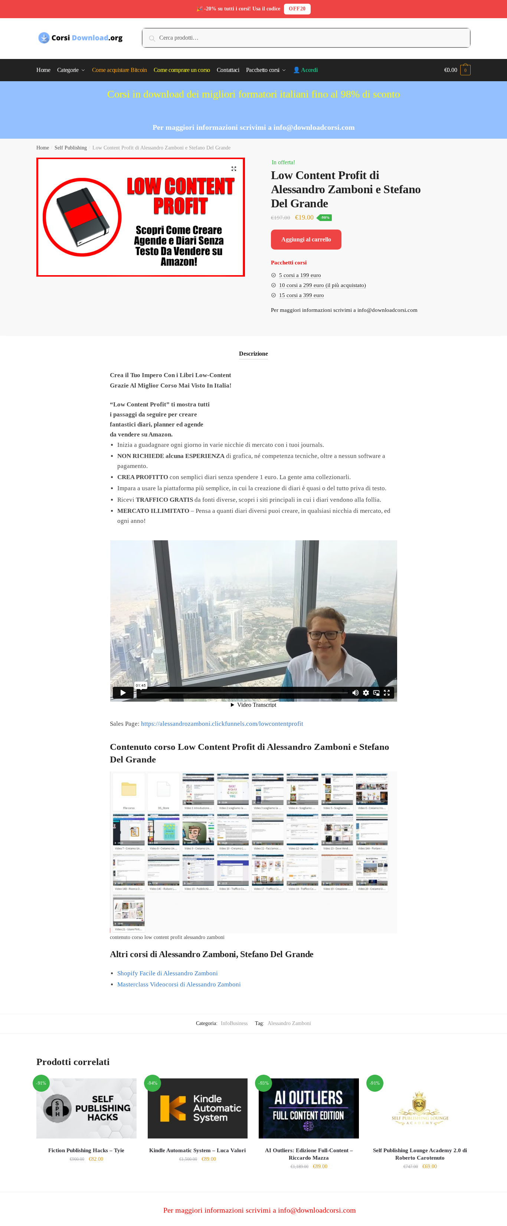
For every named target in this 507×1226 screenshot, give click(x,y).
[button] (234, 169)
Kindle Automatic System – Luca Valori (197, 1150)
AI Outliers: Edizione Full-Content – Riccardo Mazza (309, 1154)
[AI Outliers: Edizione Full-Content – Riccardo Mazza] (309, 1108)
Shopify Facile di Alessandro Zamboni (167, 973)
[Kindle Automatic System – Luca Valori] (198, 1108)
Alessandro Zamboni (289, 1023)
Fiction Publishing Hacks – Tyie (86, 1150)
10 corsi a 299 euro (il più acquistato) (322, 285)
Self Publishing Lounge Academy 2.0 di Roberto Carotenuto (420, 1154)
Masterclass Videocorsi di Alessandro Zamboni (179, 984)
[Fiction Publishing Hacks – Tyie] (86, 1108)
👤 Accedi (305, 70)
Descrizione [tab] (253, 353)
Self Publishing (71, 148)
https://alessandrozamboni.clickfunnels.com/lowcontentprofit (222, 723)
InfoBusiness (234, 1023)
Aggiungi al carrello (306, 239)
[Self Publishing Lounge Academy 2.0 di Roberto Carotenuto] (420, 1108)
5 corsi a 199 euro (300, 275)
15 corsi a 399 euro (301, 295)
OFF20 (297, 8)
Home (42, 148)
